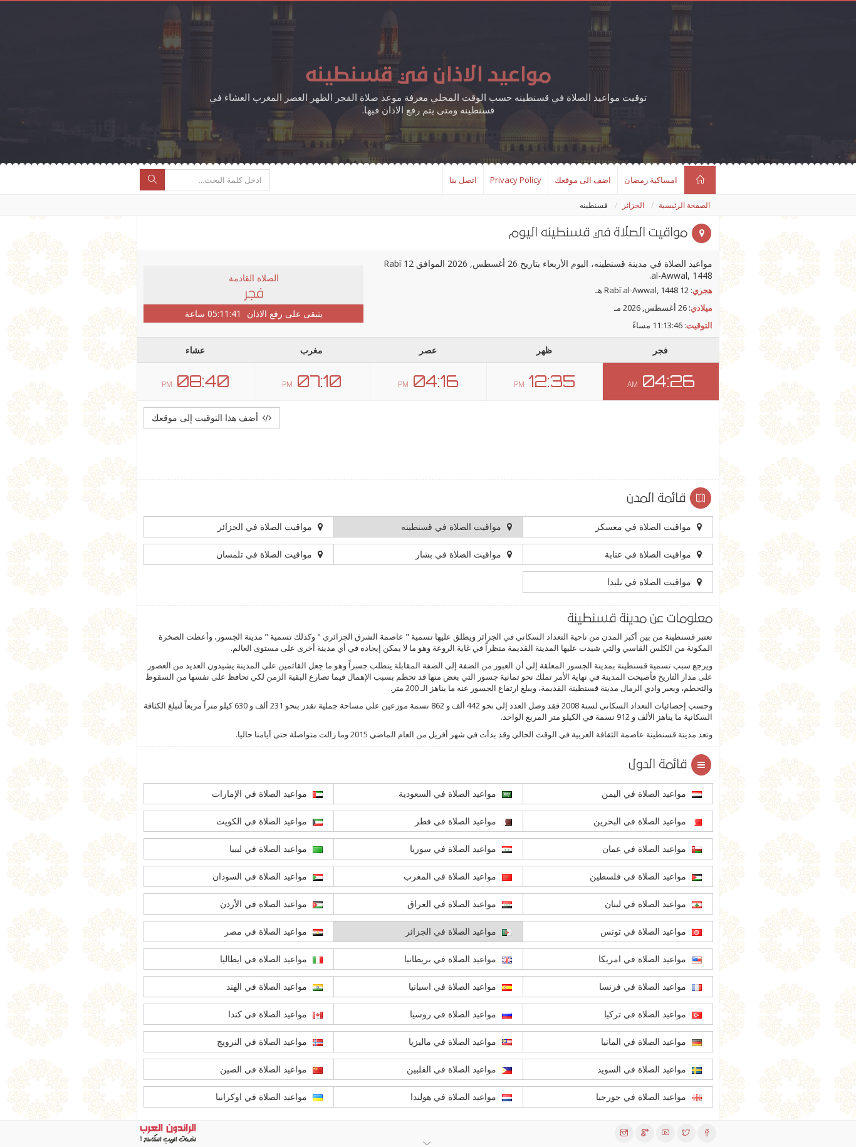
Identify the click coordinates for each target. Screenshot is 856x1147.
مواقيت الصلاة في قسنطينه (452, 526)
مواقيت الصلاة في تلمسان (265, 554)
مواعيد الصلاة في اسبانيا (454, 986)
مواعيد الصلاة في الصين (265, 1069)
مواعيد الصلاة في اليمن (645, 793)
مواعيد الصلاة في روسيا (454, 1014)
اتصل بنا (463, 179)
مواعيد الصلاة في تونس (644, 931)
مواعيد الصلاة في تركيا (646, 1014)
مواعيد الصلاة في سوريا (454, 848)
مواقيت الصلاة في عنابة (649, 554)
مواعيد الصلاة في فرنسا (644, 986)
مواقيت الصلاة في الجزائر (266, 526)
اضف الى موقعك (583, 179)
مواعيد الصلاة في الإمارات (261, 793)
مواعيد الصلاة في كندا (269, 1014)
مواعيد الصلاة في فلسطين (639, 876)
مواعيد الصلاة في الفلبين (453, 1069)
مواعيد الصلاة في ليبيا (269, 848)
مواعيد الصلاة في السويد (643, 1069)
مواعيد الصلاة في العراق (453, 904)
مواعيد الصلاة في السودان (261, 876)
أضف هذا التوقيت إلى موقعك (206, 417)
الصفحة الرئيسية (684, 205)
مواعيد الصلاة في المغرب (451, 876)
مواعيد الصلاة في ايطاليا (265, 959)
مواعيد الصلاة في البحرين (641, 821)
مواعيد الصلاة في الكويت (263, 821)
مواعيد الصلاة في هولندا (454, 1097)
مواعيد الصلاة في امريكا (643, 959)
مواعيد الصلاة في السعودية (449, 793)
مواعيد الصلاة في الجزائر (452, 931)
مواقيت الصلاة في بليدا (650, 582)
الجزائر (633, 205)
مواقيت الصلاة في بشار (459, 554)
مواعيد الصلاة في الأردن (265, 904)
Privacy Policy (515, 179)
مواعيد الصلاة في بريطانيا (451, 959)
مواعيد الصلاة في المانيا (645, 1041)
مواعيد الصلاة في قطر (457, 821)
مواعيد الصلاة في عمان (645, 848)
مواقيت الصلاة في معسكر (644, 526)
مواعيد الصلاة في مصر (267, 931)
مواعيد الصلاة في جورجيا (642, 1097)
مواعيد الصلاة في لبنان (647, 904)
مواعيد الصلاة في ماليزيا (454, 1041)
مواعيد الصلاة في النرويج (263, 1041)
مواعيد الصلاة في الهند (268, 986)
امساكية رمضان (650, 179)
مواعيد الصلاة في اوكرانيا (263, 1097)
